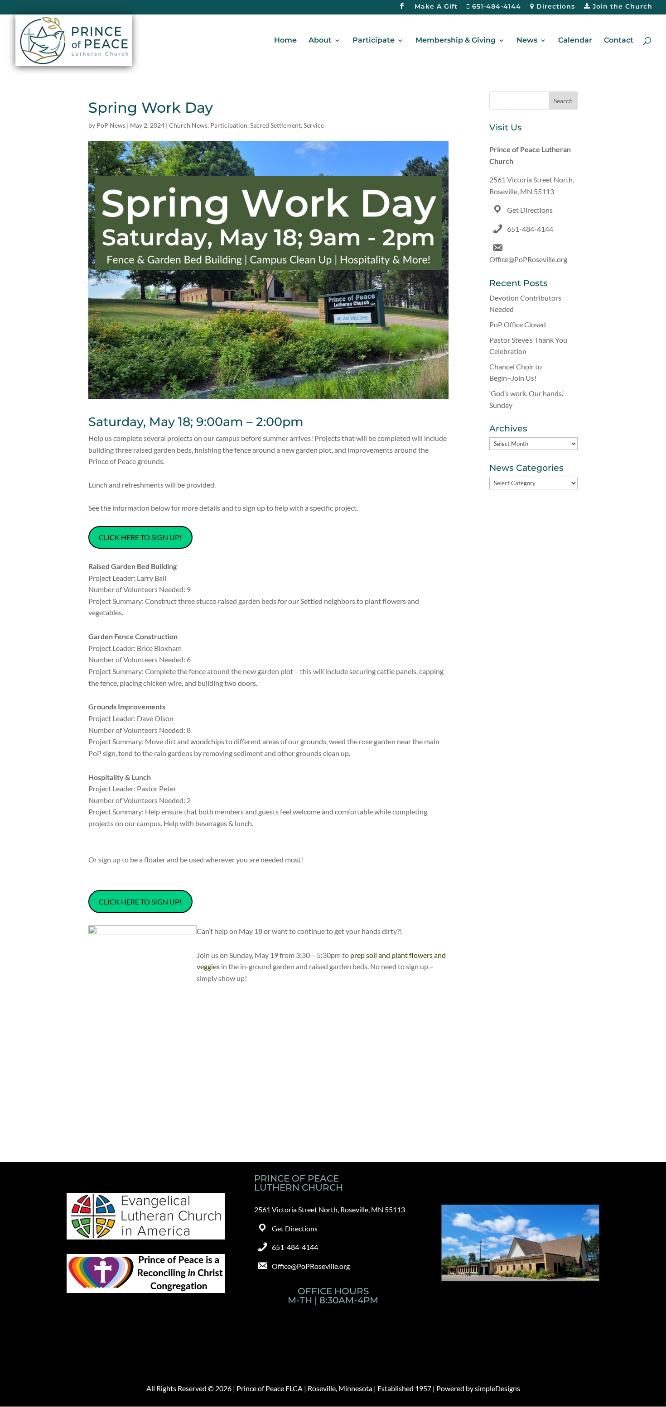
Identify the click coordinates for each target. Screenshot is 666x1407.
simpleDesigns (497, 1388)
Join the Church (621, 6)
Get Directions (530, 210)
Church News (188, 125)
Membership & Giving (455, 40)
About (320, 40)
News (526, 40)
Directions (554, 6)
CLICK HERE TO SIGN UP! (140, 537)
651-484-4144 (495, 6)
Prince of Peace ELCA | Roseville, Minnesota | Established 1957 (333, 1388)
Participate (373, 40)
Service (314, 125)
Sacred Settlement (275, 125)
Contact (618, 40)
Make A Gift (436, 6)
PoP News (111, 125)
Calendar (575, 40)
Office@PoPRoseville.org (528, 259)
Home (285, 40)
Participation (228, 125)
